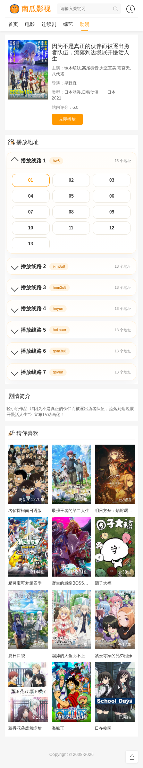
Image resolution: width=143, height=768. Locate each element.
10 (30, 227)
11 (71, 227)
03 (111, 180)
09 (111, 212)
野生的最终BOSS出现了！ (76, 583)
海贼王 (58, 728)
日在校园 (103, 728)
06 (111, 196)
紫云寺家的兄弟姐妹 (113, 655)
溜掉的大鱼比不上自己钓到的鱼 (81, 655)
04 (30, 196)
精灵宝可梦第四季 (25, 583)
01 (30, 180)
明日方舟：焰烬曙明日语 (118, 510)
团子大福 (103, 583)
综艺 (68, 24)
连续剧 (49, 24)
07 (30, 212)
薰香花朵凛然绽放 (25, 728)
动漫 (85, 24)
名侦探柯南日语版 (25, 510)
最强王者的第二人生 (70, 510)
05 (71, 196)
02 (71, 180)
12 (111, 227)
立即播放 (67, 119)
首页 (13, 24)
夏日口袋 (16, 655)
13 (30, 243)
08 (71, 212)
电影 (30, 24)
